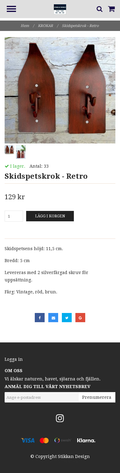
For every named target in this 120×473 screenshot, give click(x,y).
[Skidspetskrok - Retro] (60, 90)
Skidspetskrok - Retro (81, 26)
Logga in (14, 359)
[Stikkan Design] (60, 8)
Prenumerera (96, 397)
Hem (27, 26)
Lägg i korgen (50, 216)
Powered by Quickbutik (60, 461)
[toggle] (14, 9)
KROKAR (48, 26)
